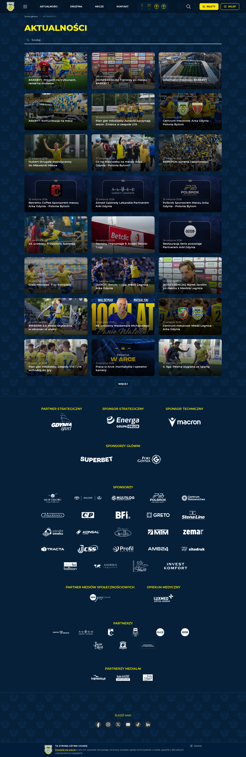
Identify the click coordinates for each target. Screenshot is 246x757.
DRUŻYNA (76, 6)
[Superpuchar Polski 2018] (163, 6)
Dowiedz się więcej (65, 750)
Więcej (123, 384)
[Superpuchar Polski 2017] (156, 6)
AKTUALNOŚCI (48, 6)
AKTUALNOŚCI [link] (49, 16)
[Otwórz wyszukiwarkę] (188, 6)
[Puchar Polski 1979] (142, 6)
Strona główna (31, 16)
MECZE (99, 6)
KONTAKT (123, 6)
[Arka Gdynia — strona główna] (10, 6)
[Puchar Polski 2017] (149, 6)
